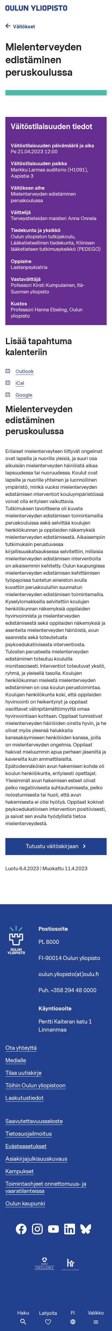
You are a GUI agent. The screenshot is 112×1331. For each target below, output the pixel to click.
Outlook (25, 372)
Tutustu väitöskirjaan (53, 846)
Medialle (15, 1060)
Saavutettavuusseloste (34, 1121)
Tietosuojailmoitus (28, 1134)
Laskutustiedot (24, 1098)
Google (24, 395)
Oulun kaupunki (25, 1204)
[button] (96, 1317)
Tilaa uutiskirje (23, 1073)
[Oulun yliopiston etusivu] (55, 6)
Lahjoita (48, 1313)
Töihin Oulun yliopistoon (35, 1085)
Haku (23, 1313)
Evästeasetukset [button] (26, 1146)
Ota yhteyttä (21, 1048)
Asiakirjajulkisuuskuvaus (36, 1159)
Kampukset (19, 1171)
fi (78, 1320)
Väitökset (24, 26)
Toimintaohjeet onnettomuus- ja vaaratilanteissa (45, 1187)
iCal (20, 383)
